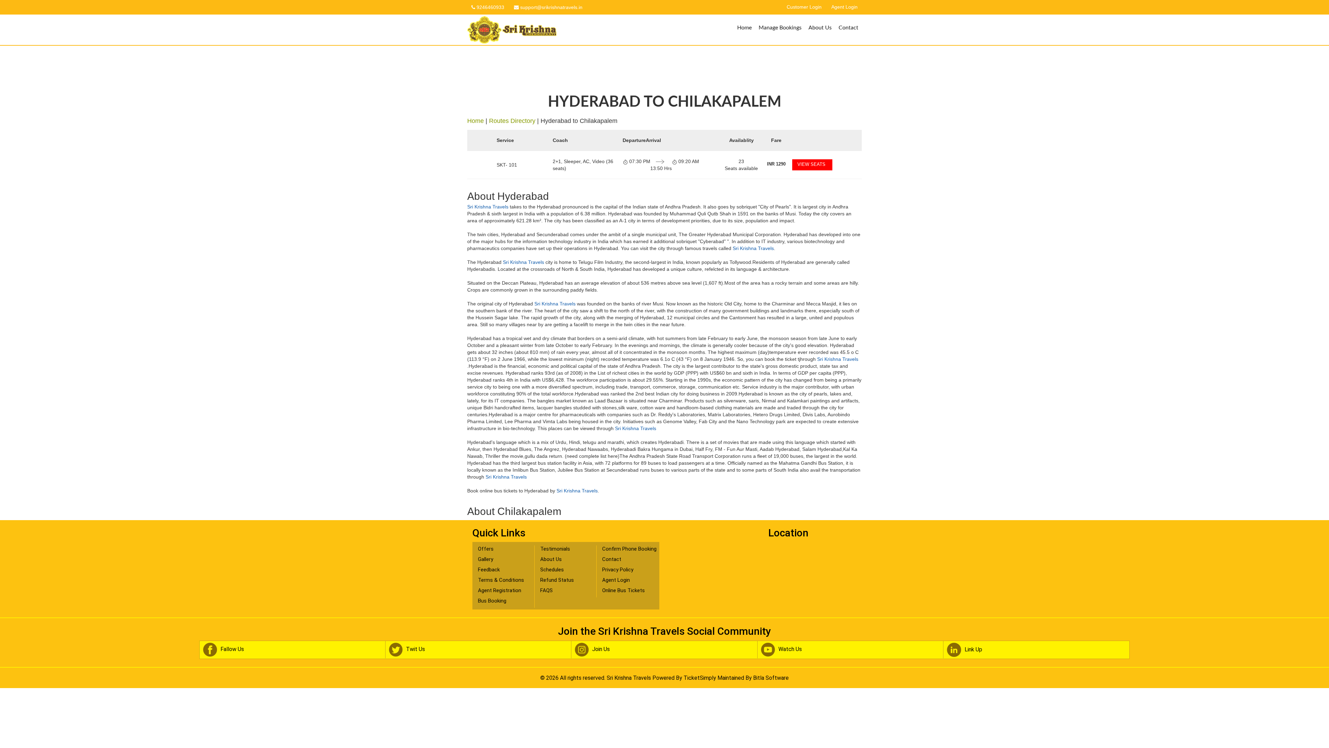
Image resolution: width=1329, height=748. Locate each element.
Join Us (601, 649)
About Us (820, 27)
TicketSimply (700, 678)
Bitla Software (771, 678)
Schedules (552, 570)
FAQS (546, 590)
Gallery (485, 559)
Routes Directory (512, 120)
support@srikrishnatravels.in (550, 7)
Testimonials (555, 549)
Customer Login (804, 7)
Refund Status (557, 580)
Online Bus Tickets (623, 590)
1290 (776, 164)
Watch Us (790, 649)
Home (744, 27)
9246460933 (489, 7)
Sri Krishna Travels (487, 207)
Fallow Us (232, 649)
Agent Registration (499, 590)
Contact (848, 27)
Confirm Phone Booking (629, 549)
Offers (486, 549)
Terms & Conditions (501, 580)
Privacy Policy (617, 570)
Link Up (973, 649)
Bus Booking (492, 601)
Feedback (489, 570)
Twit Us (415, 649)
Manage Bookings (780, 27)
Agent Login (844, 7)
